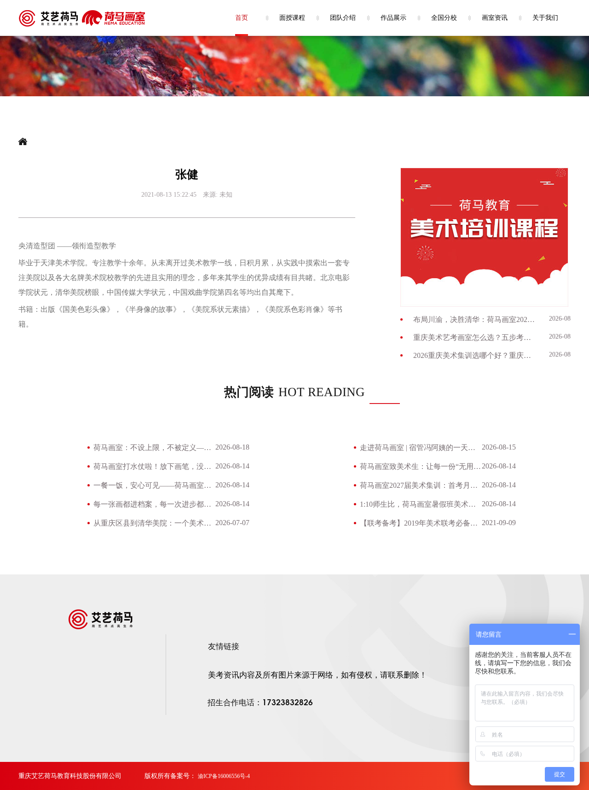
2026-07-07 (232, 523)
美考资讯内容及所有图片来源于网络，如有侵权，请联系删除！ (317, 675)
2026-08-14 (564, 318)
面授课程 (292, 17)
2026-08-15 (499, 447)
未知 (225, 194)
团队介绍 (343, 17)
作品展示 (393, 17)
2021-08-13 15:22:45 (168, 194)
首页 (241, 17)
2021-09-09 (499, 523)
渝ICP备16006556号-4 (224, 776)
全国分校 (444, 17)
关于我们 (545, 17)
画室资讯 (495, 17)
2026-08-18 (232, 447)
